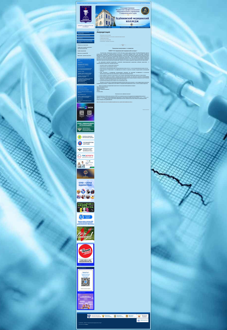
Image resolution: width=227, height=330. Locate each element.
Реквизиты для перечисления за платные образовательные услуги (85, 41)
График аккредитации (82, 50)
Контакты (80, 38)
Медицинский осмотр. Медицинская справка (83, 64)
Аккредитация (115, 27)
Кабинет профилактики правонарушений (83, 76)
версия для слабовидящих (92, 3)
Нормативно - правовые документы (84, 55)
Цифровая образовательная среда (84, 101)
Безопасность (81, 66)
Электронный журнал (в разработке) (83, 33)
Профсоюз (80, 99)
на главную (79, 3)
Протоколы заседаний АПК (83, 53)
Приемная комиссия (101, 27)
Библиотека (81, 86)
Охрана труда (81, 71)
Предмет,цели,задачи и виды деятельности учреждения (85, 74)
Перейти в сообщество (82, 292)
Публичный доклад (82, 83)
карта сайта (85, 3)
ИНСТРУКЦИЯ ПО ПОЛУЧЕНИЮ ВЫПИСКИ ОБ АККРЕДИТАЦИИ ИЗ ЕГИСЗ (114, 102)
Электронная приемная (143, 27)
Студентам (133, 27)
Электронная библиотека (84, 35)
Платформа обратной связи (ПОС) (84, 60)
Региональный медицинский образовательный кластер (85, 69)
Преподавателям (125, 27)
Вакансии (80, 62)
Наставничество (82, 94)
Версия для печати (146, 109)
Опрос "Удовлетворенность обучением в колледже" (84, 97)
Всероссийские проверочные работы (85, 92)
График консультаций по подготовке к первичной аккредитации (85, 48)
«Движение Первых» (82, 88)
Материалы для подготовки (83, 45)
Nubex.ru (86, 324)
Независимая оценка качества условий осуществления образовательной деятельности (85, 80)
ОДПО (109, 27)
